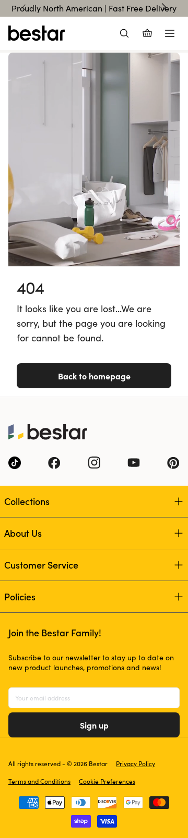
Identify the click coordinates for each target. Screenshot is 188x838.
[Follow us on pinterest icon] (173, 463)
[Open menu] (170, 33)
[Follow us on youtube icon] (133, 463)
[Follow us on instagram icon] (94, 463)
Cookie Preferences (107, 781)
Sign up (94, 725)
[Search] (124, 33)
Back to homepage (94, 375)
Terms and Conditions (39, 781)
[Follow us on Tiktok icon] (14, 463)
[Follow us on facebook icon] (54, 463)
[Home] (36, 33)
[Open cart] (147, 33)
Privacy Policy (135, 763)
